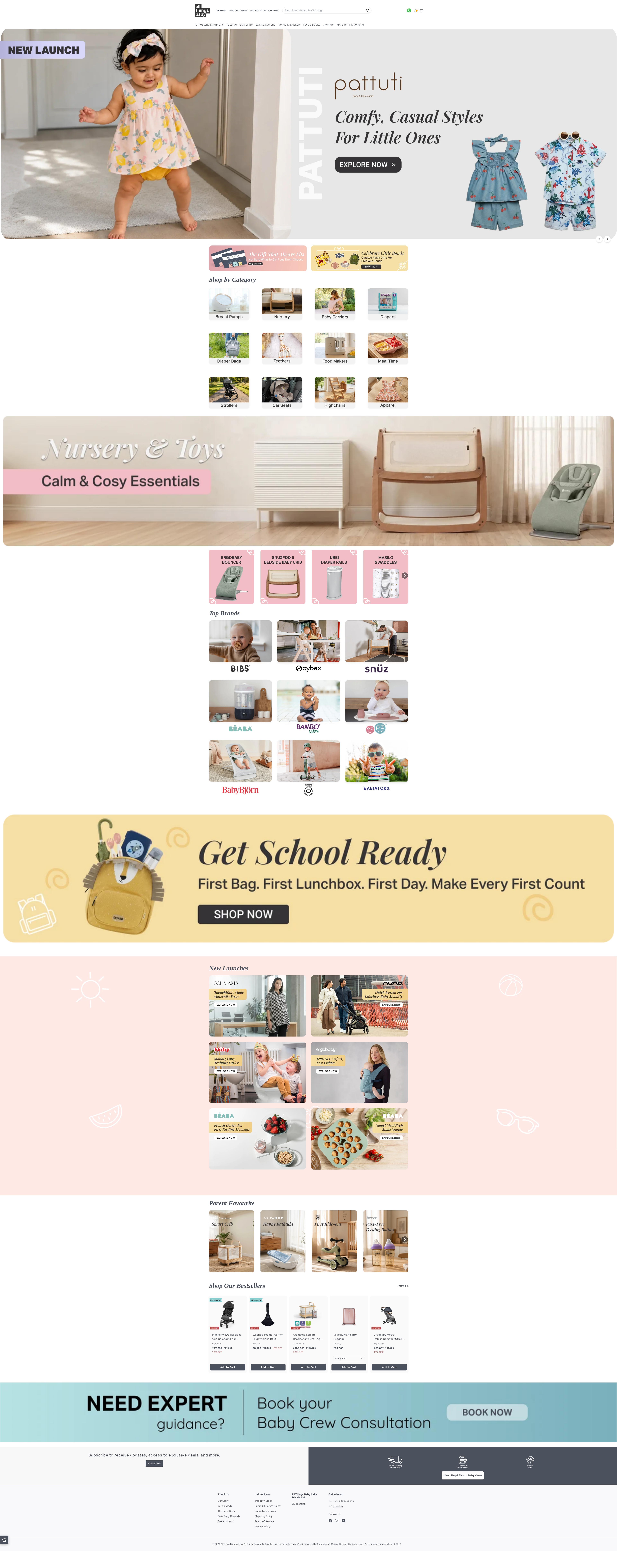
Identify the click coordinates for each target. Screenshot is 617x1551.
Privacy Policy (262, 1526)
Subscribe (154, 1463)
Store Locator (225, 1521)
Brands (221, 10)
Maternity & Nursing (350, 25)
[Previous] (599, 239)
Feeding (232, 25)
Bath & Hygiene (265, 25)
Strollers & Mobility (210, 25)
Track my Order (263, 1500)
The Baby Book (226, 1511)
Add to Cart (227, 1367)
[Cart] (422, 10)
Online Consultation (264, 10)
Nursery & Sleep (289, 25)
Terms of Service (264, 1521)
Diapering (246, 25)
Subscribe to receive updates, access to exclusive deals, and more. (154, 1455)
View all (403, 1285)
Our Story (223, 1500)
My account (298, 1503)
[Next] (607, 239)
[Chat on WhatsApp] (410, 10)
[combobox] (326, 10)
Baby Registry (238, 10)
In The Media (225, 1506)
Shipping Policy (263, 1516)
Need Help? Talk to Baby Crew (463, 1475)
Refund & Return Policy (268, 1506)
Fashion (328, 25)
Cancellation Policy (266, 1511)
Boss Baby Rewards (229, 1516)
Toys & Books (311, 25)
